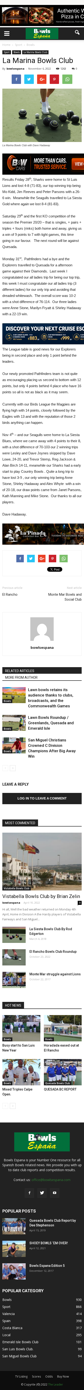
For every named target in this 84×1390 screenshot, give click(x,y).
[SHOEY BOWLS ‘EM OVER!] (14, 1249)
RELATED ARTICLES (19, 671)
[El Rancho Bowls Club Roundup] (14, 957)
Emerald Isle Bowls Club (20, 1342)
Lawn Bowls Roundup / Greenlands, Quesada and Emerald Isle (51, 723)
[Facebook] (29, 1193)
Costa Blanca (12, 1328)
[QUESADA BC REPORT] (63, 1072)
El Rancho (10, 594)
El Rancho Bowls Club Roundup (53, 951)
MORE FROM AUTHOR (21, 677)
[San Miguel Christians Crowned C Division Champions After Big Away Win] (14, 745)
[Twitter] (42, 1193)
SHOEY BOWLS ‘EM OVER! (48, 1243)
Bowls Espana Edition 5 (47, 1266)
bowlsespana (15, 68)
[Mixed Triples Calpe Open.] (21, 1072)
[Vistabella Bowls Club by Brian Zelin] (42, 862)
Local (6, 1335)
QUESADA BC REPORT (60, 1089)
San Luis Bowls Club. (18, 1349)
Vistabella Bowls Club (16, 888)
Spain (6, 1321)
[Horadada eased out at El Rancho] (63, 1028)
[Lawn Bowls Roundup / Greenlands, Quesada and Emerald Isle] (14, 723)
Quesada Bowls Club (57, 1083)
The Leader (55, 1384)
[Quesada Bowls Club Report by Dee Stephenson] (14, 1226)
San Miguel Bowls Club (19, 1356)
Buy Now (63, 1376)
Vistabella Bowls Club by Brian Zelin (41, 896)
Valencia (8, 1313)
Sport (7, 52)
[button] (77, 32)
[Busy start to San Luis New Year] (21, 1028)
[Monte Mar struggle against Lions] (14, 980)
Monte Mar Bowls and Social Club (65, 597)
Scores (36, 1376)
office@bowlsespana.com (51, 1179)
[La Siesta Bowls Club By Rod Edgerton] (14, 935)
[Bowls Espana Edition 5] (14, 1271)
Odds (49, 1376)
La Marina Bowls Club (35, 52)
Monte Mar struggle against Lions (55, 974)
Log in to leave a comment (42, 798)
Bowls (17, 52)
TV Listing (21, 1376)
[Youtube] (54, 1193)
